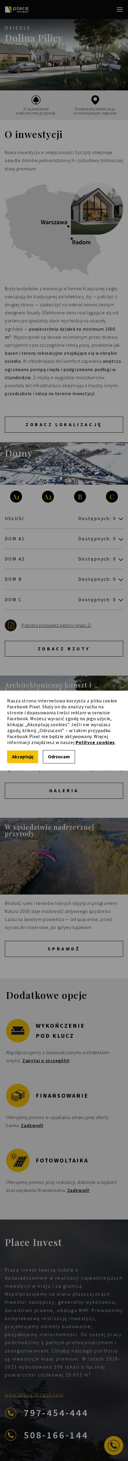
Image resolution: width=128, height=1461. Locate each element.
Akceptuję (22, 756)
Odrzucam (59, 756)
